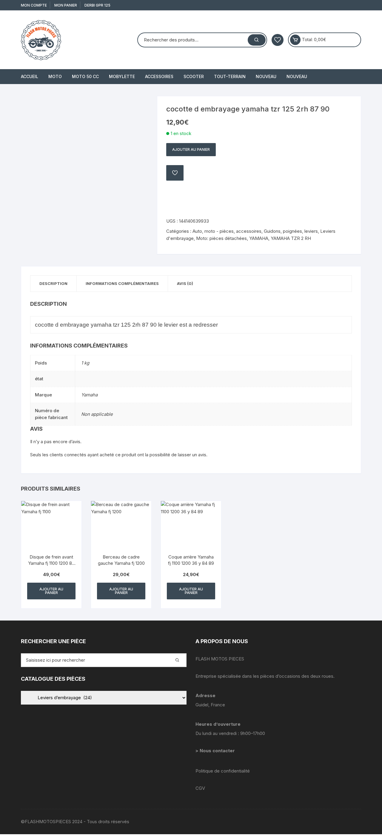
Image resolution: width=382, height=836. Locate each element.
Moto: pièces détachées (221, 238)
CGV (200, 788)
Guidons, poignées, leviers (291, 231)
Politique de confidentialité (222, 771)
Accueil (29, 76)
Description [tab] (53, 283)
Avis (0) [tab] (185, 283)
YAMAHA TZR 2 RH (291, 238)
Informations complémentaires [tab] (122, 283)
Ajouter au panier (191, 149)
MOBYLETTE (122, 76)
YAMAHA (258, 238)
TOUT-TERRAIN (230, 76)
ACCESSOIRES (159, 76)
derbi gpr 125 (97, 5)
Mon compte (34, 5)
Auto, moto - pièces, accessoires (226, 231)
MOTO (55, 76)
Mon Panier (65, 5)
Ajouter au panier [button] (51, 591)
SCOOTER (194, 76)
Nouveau (266, 76)
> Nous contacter (215, 750)
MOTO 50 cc (85, 76)
